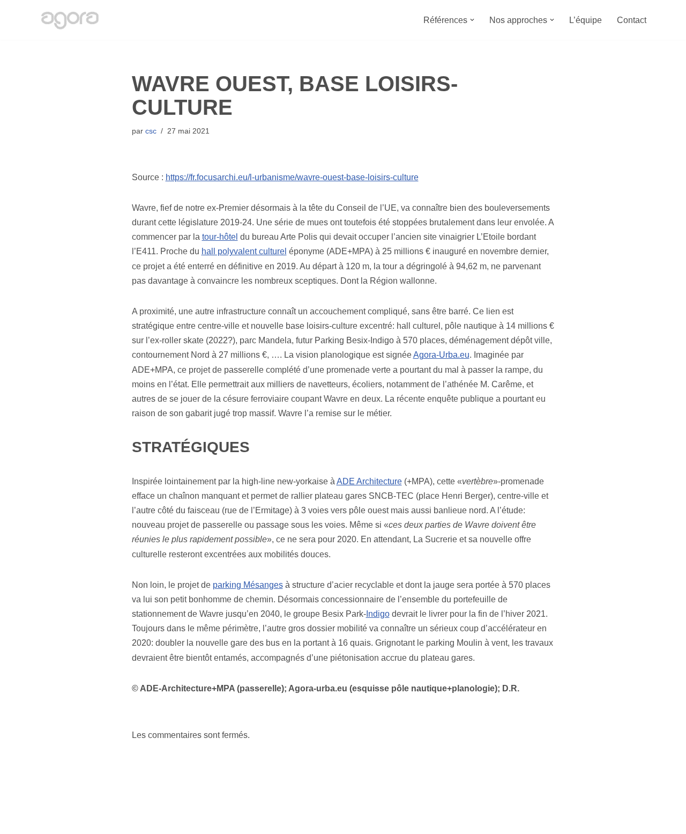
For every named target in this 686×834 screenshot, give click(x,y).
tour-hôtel (220, 236)
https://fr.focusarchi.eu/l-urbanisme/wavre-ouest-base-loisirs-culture (292, 177)
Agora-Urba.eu (441, 354)
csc (150, 131)
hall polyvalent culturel (244, 251)
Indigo (378, 613)
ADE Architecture (369, 481)
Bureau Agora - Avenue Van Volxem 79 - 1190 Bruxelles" (145, 820)
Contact (631, 20)
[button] (472, 20)
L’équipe (585, 20)
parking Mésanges (248, 584)
